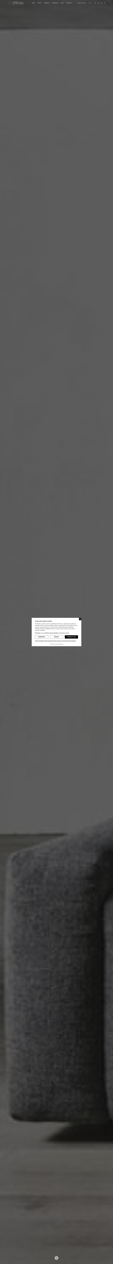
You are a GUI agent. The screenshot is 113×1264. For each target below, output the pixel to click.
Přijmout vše (71, 637)
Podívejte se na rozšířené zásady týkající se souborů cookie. (52, 633)
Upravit (56, 637)
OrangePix (61, 644)
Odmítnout (41, 637)
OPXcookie (52, 644)
